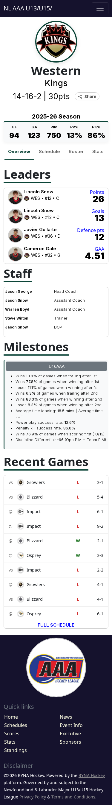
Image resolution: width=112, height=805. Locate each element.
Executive (70, 733)
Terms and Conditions (73, 797)
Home (11, 717)
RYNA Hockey (92, 775)
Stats (98, 151)
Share (87, 97)
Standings (15, 750)
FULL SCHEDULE (56, 625)
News (66, 717)
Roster (76, 151)
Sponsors (70, 742)
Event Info (71, 725)
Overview (19, 151)
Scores (11, 733)
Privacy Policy (32, 797)
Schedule (49, 151)
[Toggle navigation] (100, 8)
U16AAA (57, 366)
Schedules (15, 725)
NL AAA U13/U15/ (28, 8)
